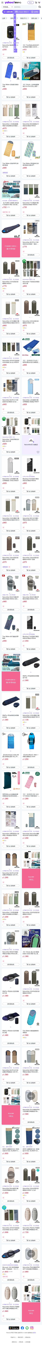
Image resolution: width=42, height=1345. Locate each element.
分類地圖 (27, 1342)
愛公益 (15, 47)
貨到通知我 (10, 58)
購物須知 (27, 1337)
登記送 (15, 16)
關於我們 (20, 1337)
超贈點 (36, 12)
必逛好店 (15, 35)
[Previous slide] (3, 31)
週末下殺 (15, 39)
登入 (30, 2)
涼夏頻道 (15, 31)
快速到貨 (15, 23)
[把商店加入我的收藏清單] (38, 452)
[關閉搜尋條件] (12, 7)
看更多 (15, 50)
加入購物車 (32, 58)
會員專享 (15, 43)
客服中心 (13, 1337)
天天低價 (15, 27)
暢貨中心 (15, 20)
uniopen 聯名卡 (23, 12)
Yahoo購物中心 (13, 2)
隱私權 (21, 1342)
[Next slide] (19, 31)
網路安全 (14, 1342)
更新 (34, 1332)
